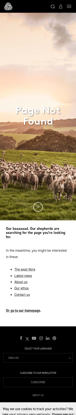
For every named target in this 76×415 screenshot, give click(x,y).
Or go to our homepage (23, 310)
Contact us (22, 294)
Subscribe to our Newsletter (38, 373)
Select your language (38, 348)
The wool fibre (24, 269)
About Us (38, 394)
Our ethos (21, 288)
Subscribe (38, 382)
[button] (53, 6)
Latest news (23, 275)
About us (20, 281)
